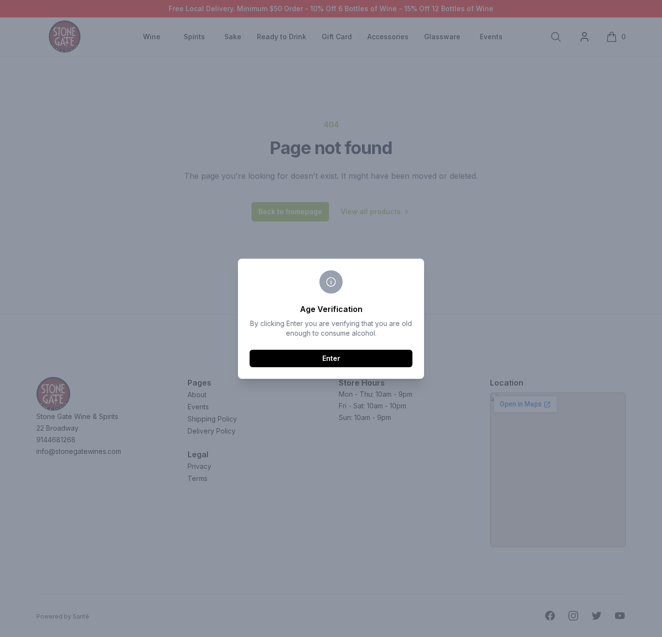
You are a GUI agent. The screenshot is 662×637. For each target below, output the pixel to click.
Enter (331, 358)
